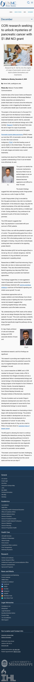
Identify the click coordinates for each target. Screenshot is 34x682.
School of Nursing (6, 525)
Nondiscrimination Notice (8, 613)
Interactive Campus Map (8, 485)
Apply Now (4, 507)
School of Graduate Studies (8, 519)
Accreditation (5, 505)
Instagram (6, 591)
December (30, 12)
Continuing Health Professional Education (12, 509)
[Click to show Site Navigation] (32, 2)
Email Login (4, 481)
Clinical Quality (5, 540)
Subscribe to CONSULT (7, 582)
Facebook (6, 584)
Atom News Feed (8, 598)
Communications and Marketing (10, 575)
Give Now (4, 483)
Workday (3, 497)
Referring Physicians (7, 549)
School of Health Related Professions (11, 521)
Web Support (4, 620)
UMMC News (4, 579)
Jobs (2, 488)
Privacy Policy (5, 615)
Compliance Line (5, 606)
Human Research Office (7, 560)
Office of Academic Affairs (8, 512)
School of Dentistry (6, 516)
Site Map (3, 494)
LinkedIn (5, 593)
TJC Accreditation (6, 617)
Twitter (5, 586)
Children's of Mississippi (7, 538)
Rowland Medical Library (8, 514)
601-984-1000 (16, 649)
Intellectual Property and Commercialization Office (15, 562)
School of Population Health (9, 528)
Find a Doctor (5, 543)
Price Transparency (6, 547)
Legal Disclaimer (5, 611)
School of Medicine (6, 523)
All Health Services (6, 536)
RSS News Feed (7, 596)
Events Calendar (5, 577)
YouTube (5, 589)
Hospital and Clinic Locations (9, 545)
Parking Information (6, 492)
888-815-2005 (17, 651)
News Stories (11, 6)
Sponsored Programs (7, 567)
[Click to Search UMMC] (28, 2)
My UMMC (4, 490)
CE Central (4, 478)
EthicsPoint (4, 608)
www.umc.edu (4, 645)
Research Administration (8, 564)
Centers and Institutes (7, 558)
